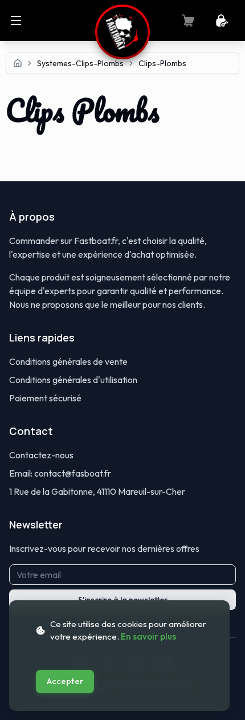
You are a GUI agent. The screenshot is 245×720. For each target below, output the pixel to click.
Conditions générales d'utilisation (73, 379)
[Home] (17, 63)
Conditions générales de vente (68, 361)
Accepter (65, 681)
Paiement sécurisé (45, 398)
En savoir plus (148, 636)
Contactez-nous (41, 455)
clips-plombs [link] (162, 63)
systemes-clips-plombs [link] (80, 63)
